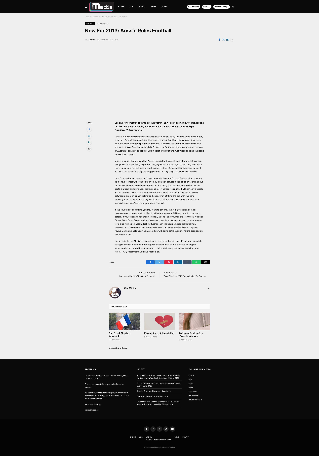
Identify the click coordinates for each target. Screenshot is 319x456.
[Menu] (86, 6)
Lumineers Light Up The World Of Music (137, 276)
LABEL (141, 6)
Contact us (193, 391)
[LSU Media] (101, 6)
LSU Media (91, 40)
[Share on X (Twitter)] (223, 40)
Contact (206, 7)
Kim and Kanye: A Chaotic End (159, 333)
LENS (153, 6)
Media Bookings (222, 7)
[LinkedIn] (89, 142)
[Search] (233, 6)
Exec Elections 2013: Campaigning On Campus (185, 276)
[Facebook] (89, 129)
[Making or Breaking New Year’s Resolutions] (194, 321)
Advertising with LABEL (158, 440)
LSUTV (164, 6)
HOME (121, 6)
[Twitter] (89, 135)
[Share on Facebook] (219, 40)
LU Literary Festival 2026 (147, 396)
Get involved (194, 395)
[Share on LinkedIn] (227, 40)
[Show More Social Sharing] (232, 40)
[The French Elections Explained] (124, 321)
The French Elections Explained (119, 334)
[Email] (89, 148)
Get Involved (193, 7)
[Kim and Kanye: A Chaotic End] (159, 321)
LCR (131, 6)
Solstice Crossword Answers (148, 391)
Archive (90, 23)
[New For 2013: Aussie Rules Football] (159, 81)
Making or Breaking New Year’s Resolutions (191, 334)
